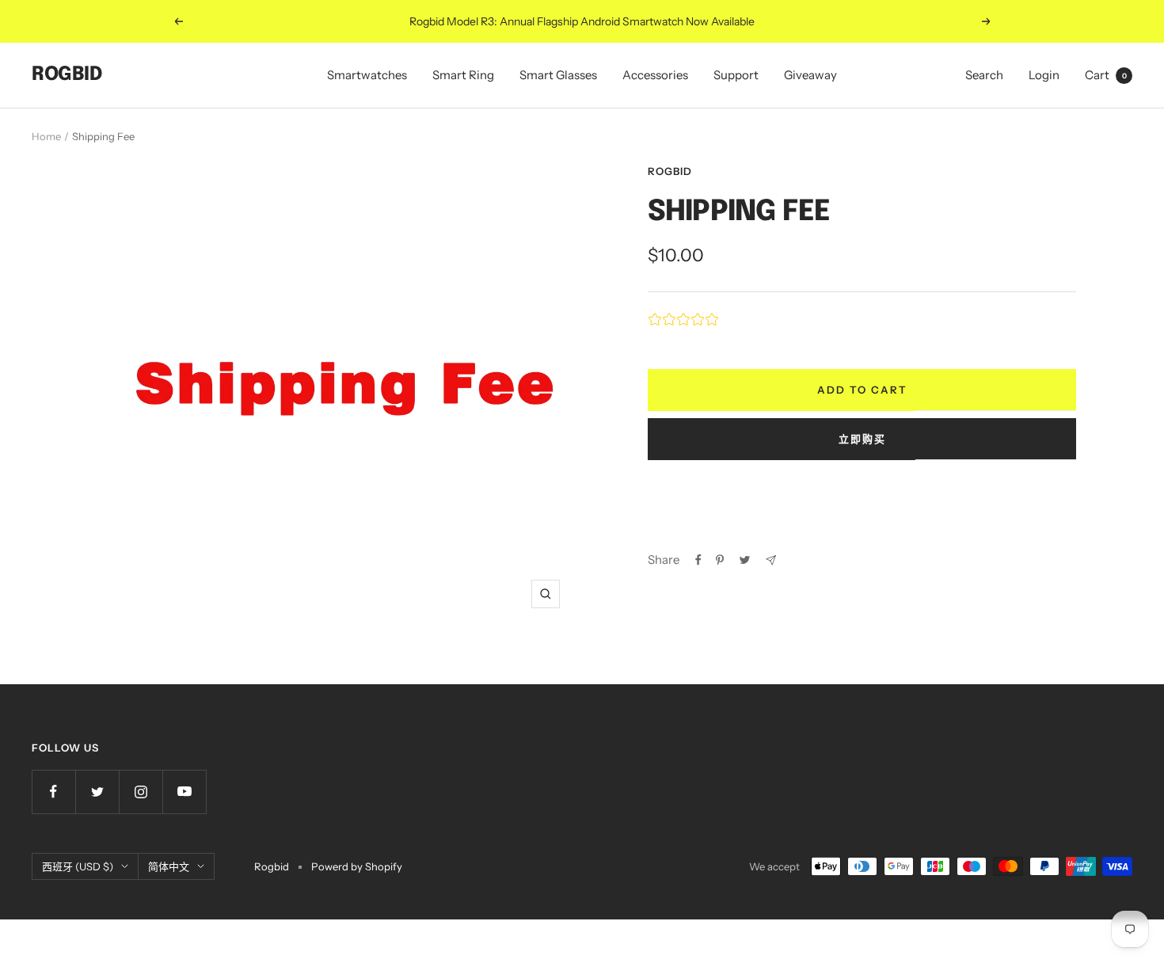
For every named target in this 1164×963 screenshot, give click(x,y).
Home (46, 136)
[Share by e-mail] (771, 560)
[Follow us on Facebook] (53, 791)
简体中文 (168, 866)
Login (1044, 74)
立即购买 (862, 438)
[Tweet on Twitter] (744, 559)
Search (984, 74)
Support (736, 74)
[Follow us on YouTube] (184, 791)
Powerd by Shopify (356, 866)
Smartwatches (367, 74)
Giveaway (810, 74)
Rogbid (670, 171)
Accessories (655, 74)
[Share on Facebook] (698, 559)
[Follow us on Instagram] (140, 791)
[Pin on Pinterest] (720, 559)
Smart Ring (463, 74)
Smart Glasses (558, 74)
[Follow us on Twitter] (97, 791)
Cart (1106, 74)
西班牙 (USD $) (77, 866)
